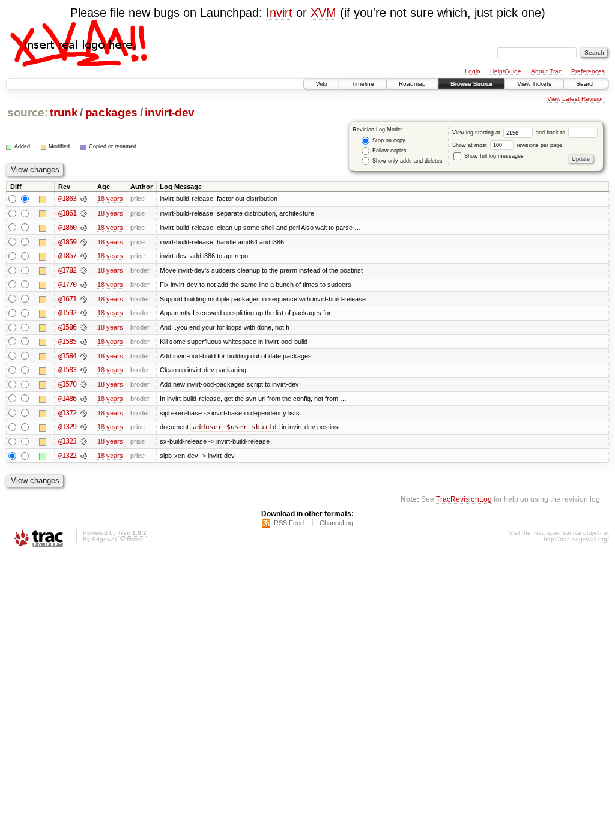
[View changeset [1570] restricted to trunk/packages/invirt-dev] (83, 384)
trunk (63, 112)
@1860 (67, 227)
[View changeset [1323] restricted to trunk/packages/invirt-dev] (83, 441)
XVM (323, 12)
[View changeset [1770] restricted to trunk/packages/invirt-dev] (83, 284)
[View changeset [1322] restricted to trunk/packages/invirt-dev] (83, 455)
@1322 (67, 455)
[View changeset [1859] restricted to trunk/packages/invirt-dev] (83, 242)
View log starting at (477, 133)
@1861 (67, 213)
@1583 (67, 370)
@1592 (67, 313)
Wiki (321, 83)
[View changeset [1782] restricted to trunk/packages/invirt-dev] (83, 270)
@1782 (67, 270)
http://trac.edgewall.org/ (576, 539)
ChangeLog (336, 522)
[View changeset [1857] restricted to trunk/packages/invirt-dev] (83, 256)
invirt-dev (170, 112)
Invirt (279, 12)
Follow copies (389, 151)
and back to (551, 133)
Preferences (588, 71)
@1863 (67, 198)
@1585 (67, 341)
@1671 (67, 299)
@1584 (67, 356)
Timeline (362, 83)
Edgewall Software (118, 539)
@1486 (67, 398)
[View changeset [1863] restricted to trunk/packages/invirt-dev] (83, 198)
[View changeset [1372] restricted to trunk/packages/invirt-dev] (83, 413)
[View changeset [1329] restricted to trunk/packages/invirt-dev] (83, 427)
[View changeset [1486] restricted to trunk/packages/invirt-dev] (83, 398)
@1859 (67, 242)
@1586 (67, 327)
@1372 (67, 413)
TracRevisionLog (464, 499)
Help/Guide (505, 71)
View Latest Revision (576, 98)
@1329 (67, 427)
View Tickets (534, 83)
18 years (110, 198)
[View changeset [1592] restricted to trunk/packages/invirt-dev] (83, 313)
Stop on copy (388, 140)
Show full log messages (493, 156)
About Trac (546, 71)
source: (27, 112)
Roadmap (412, 83)
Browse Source (471, 83)
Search (586, 83)
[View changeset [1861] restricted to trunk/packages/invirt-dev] (83, 213)
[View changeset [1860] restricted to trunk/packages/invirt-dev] (83, 227)
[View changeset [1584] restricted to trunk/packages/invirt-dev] (83, 356)
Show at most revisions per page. (508, 145)
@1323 (67, 441)
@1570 (67, 384)
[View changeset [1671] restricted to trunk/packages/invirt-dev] (83, 299)
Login (472, 71)
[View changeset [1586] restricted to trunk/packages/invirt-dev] (83, 327)
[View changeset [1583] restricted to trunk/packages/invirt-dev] (83, 370)
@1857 (67, 256)
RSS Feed (289, 522)
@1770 (67, 284)
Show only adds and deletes (407, 161)
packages (111, 112)
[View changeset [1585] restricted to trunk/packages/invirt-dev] (83, 341)
